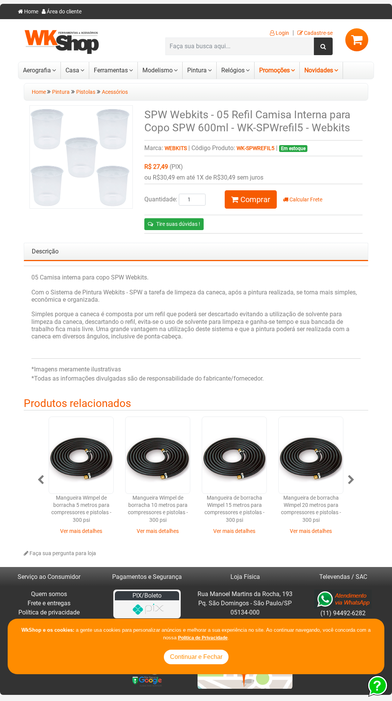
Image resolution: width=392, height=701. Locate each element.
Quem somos (49, 594)
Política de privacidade (49, 612)
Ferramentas (111, 70)
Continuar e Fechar (196, 657)
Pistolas (85, 92)
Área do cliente (64, 11)
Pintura (197, 70)
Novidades (318, 70)
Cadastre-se (318, 33)
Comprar (254, 199)
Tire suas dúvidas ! (178, 224)
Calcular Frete (305, 199)
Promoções (274, 70)
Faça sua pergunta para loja (62, 553)
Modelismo (157, 70)
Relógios (233, 70)
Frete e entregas (49, 603)
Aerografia (37, 70)
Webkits (176, 148)
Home (30, 11)
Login (281, 33)
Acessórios (115, 92)
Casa (72, 70)
